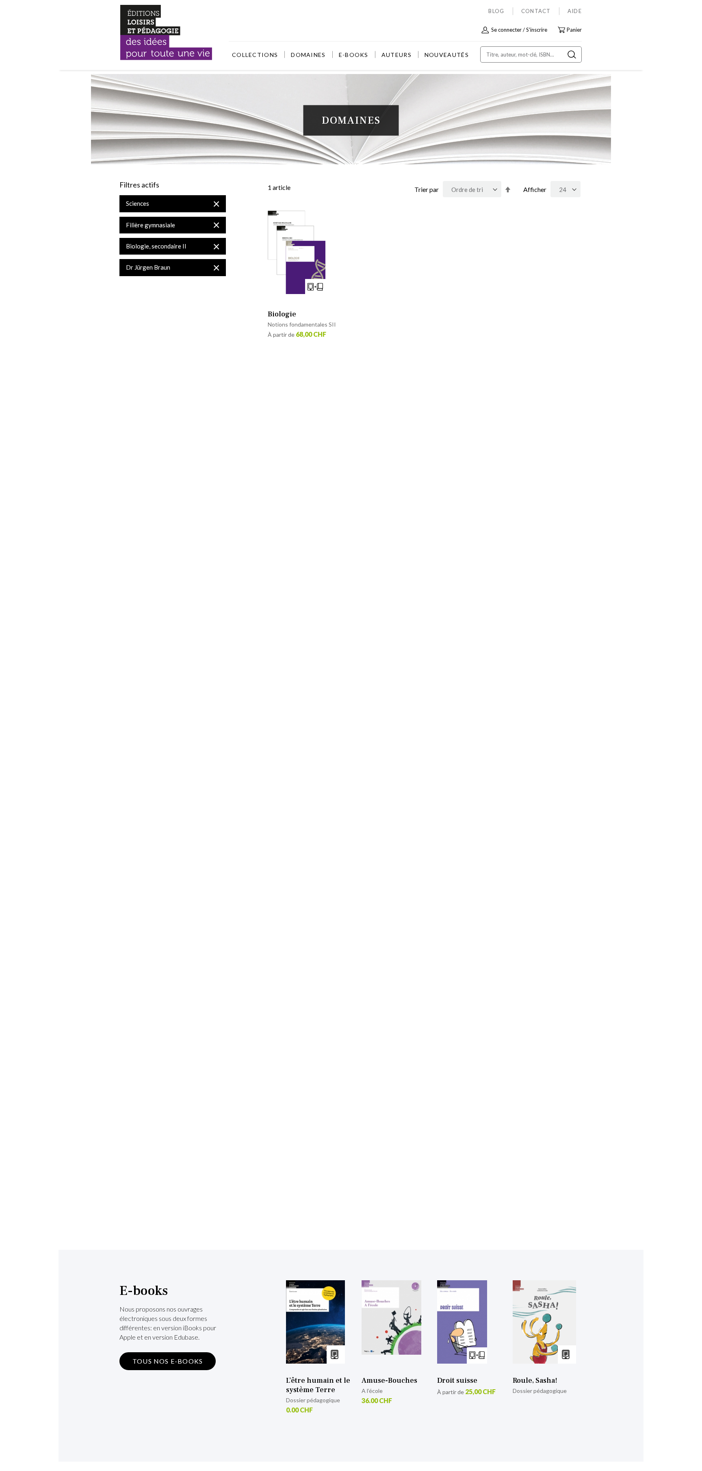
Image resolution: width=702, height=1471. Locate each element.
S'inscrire (536, 29)
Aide (575, 11)
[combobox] (531, 54)
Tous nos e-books (167, 1361)
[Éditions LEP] (150, 33)
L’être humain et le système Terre (318, 1385)
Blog (496, 11)
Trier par (426, 189)
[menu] (350, 54)
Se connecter (506, 29)
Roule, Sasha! (535, 1380)
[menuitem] (255, 54)
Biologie (282, 314)
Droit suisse (457, 1380)
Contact (536, 11)
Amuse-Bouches (389, 1380)
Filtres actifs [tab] (139, 185)
